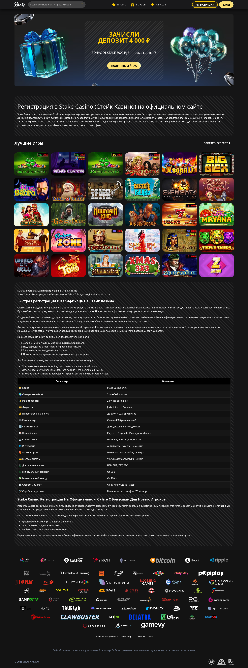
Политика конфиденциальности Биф (113, 636)
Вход (226, 4)
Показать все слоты (217, 143)
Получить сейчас (124, 65)
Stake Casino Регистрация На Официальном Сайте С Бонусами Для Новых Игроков (63, 294)
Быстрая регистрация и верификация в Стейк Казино (47, 290)
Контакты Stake (145, 636)
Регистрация (205, 4)
